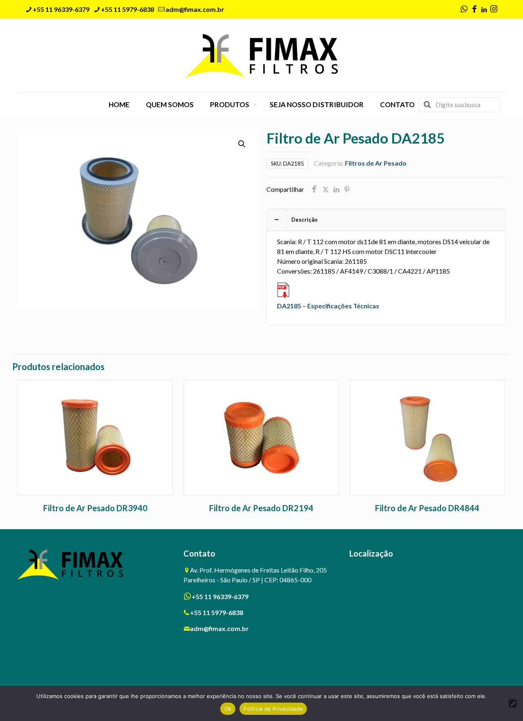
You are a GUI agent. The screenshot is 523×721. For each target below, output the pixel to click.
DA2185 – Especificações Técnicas (328, 306)
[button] (242, 144)
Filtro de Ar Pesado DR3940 (95, 508)
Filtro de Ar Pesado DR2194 (261, 508)
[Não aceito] (513, 703)
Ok (228, 708)
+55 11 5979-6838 (127, 9)
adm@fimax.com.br (194, 9)
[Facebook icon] (474, 9)
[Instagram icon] (493, 9)
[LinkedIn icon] (484, 9)
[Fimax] (261, 55)
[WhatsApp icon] (464, 9)
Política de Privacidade (273, 708)
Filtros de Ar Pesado (376, 163)
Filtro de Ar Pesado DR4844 (427, 508)
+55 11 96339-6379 (61, 9)
